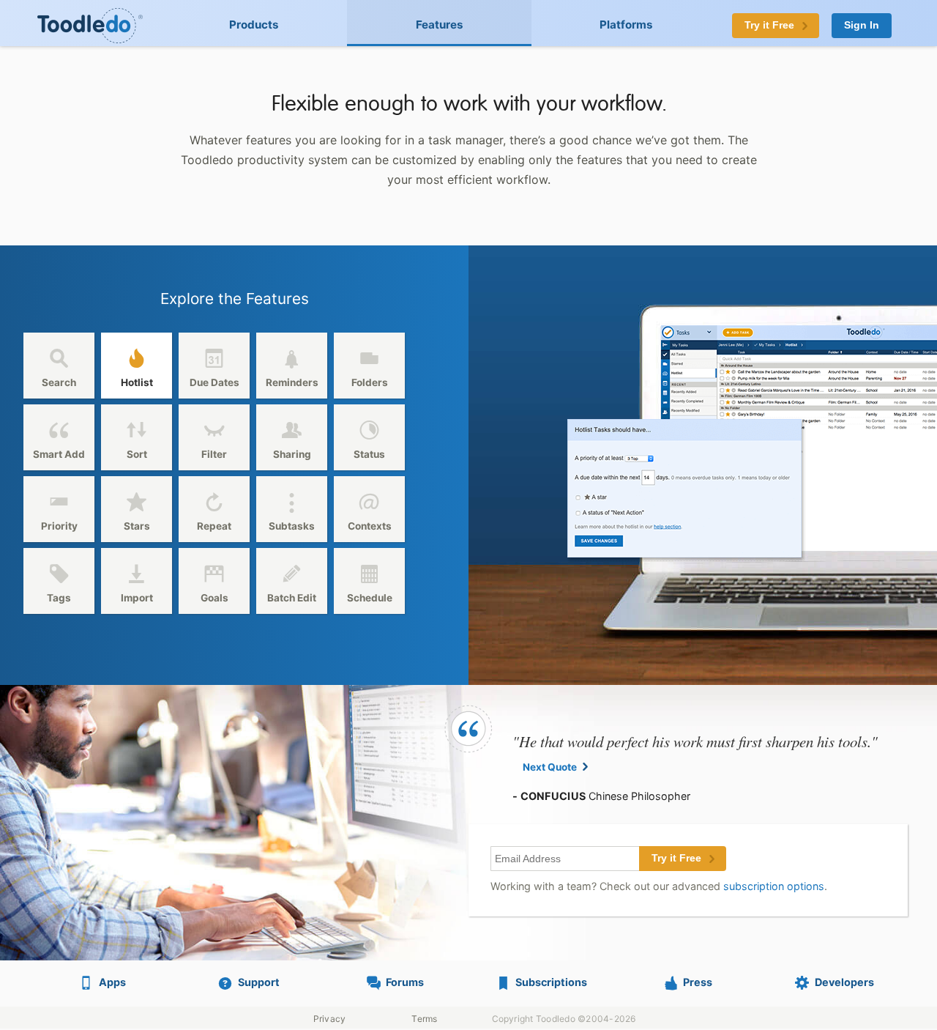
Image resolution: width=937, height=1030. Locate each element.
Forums (405, 982)
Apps (112, 982)
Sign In (861, 25)
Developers (844, 982)
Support (259, 982)
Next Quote (550, 767)
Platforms (626, 25)
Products (254, 25)
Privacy (329, 1018)
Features (439, 25)
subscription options (773, 886)
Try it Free (676, 858)
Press (697, 982)
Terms (424, 1018)
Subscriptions (551, 982)
